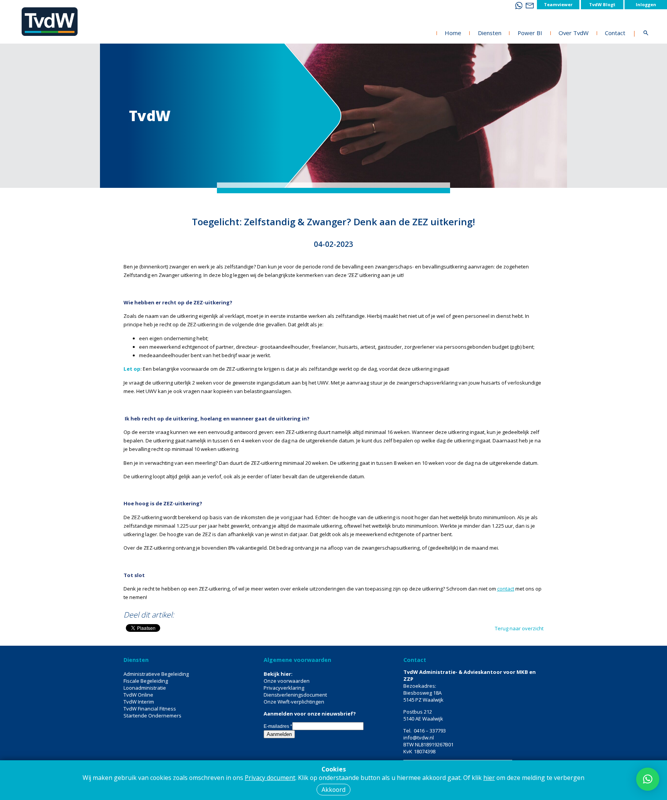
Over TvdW (574, 33)
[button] (647, 779)
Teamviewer (558, 4)
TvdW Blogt (602, 4)
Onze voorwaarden (287, 680)
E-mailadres (278, 726)
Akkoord (333, 789)
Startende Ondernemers (152, 715)
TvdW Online (138, 694)
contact (505, 588)
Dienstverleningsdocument (295, 694)
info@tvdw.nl (418, 737)
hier (489, 777)
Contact (615, 33)
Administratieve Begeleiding (156, 673)
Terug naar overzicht (519, 628)
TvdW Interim (139, 701)
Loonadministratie (145, 687)
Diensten (489, 33)
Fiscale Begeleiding (146, 680)
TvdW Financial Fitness (150, 708)
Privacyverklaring (284, 687)
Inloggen (646, 4)
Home (453, 33)
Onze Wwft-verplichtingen (294, 701)
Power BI (530, 33)
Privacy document (270, 777)
